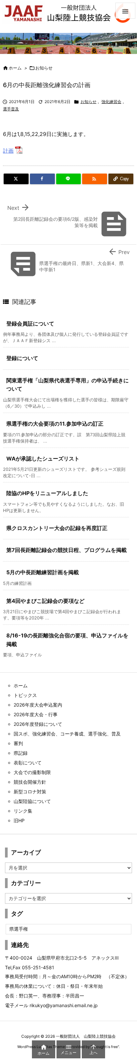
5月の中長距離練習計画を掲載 (42, 572)
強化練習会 (111, 101)
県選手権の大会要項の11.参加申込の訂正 (54, 423)
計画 (8, 150)
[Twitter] (16, 179)
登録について (22, 358)
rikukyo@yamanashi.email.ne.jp (64, 1005)
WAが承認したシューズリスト (42, 458)
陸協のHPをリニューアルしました (47, 493)
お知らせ (44, 67)
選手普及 (11, 108)
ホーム (15, 67)
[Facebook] (42, 179)
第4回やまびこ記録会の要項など (45, 601)
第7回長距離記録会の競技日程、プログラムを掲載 (66, 550)
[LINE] (68, 179)
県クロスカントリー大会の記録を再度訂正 (56, 528)
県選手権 (18, 929)
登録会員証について (30, 323)
